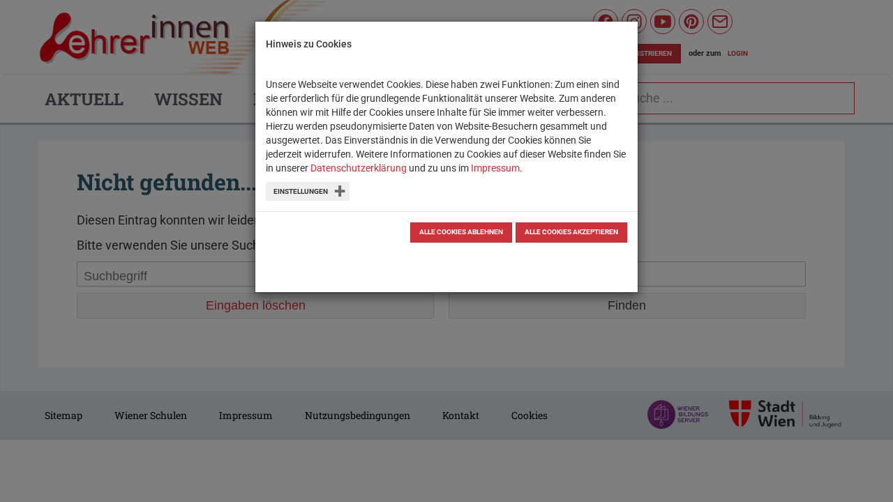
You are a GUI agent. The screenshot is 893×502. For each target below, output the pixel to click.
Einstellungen (300, 191)
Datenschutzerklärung (358, 168)
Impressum (495, 168)
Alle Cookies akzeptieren (571, 232)
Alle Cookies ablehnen (461, 232)
